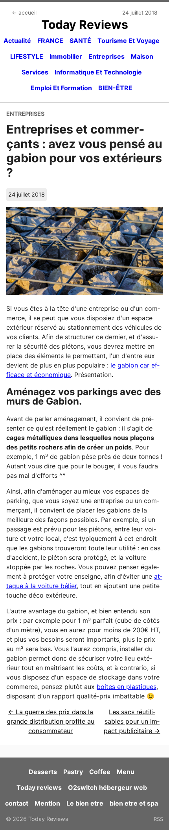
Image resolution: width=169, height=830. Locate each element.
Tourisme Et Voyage (128, 41)
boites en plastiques (126, 687)
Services (35, 72)
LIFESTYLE (26, 56)
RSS (158, 819)
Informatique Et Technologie (98, 72)
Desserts (43, 772)
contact (16, 803)
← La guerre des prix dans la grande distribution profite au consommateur (50, 721)
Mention (47, 803)
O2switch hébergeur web (107, 787)
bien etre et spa (134, 803)
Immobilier (66, 56)
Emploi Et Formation (61, 88)
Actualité (17, 41)
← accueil (24, 12)
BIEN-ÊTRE (115, 88)
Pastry (73, 772)
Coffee (99, 772)
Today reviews (39, 787)
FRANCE (50, 41)
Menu (125, 772)
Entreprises (106, 56)
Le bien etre (84, 803)
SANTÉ (80, 41)
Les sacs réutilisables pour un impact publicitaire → (132, 721)
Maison (142, 56)
